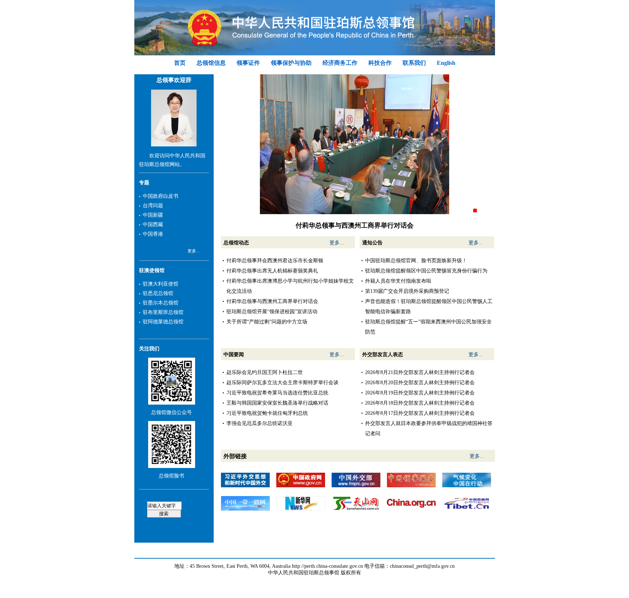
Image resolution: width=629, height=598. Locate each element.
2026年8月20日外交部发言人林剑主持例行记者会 (420, 382)
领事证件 (248, 63)
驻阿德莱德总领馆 (163, 321)
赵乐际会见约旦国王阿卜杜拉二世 (264, 372)
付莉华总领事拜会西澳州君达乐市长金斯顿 (274, 260)
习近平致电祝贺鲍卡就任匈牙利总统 (267, 413)
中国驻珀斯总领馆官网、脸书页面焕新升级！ (416, 260)
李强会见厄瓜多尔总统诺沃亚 (259, 423)
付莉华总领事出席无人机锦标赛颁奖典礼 (272, 271)
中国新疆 (153, 215)
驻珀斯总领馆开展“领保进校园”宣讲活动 (271, 311)
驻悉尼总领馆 (158, 293)
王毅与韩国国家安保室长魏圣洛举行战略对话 (277, 403)
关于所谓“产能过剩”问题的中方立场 (266, 321)
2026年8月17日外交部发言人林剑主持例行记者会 (420, 413)
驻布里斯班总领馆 (163, 312)
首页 (180, 63)
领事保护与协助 (291, 63)
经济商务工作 (340, 63)
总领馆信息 (211, 63)
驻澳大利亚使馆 (160, 284)
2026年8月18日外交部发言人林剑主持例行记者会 (420, 403)
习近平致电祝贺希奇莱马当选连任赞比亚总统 (277, 393)
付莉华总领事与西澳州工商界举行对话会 (272, 301)
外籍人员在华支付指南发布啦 (398, 281)
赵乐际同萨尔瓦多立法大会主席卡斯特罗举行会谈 (282, 382)
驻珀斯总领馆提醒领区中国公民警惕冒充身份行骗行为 (426, 271)
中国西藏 (153, 224)
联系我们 (414, 63)
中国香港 (153, 234)
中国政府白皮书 (160, 196)
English (446, 63)
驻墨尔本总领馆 (160, 303)
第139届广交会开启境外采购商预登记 (407, 291)
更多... (193, 250)
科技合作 (380, 63)
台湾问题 (153, 205)
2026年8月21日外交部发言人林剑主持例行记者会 (420, 372)
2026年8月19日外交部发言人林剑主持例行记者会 (420, 393)
